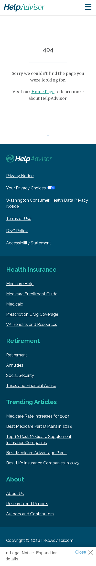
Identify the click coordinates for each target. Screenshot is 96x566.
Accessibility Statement (28, 243)
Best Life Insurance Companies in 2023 (42, 463)
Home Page (43, 91)
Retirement (16, 355)
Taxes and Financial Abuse (31, 385)
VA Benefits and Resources (31, 324)
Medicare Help (20, 283)
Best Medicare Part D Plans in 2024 (39, 426)
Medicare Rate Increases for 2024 (38, 416)
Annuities (14, 365)
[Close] (86, 551)
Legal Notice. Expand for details (31, 556)
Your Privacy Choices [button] (26, 188)
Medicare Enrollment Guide (31, 294)
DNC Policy (17, 230)
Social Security (20, 375)
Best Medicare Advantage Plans (36, 452)
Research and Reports (27, 503)
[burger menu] (88, 7)
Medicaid (14, 304)
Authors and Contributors (30, 514)
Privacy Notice (20, 175)
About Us (15, 493)
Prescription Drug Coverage (32, 314)
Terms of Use (18, 218)
